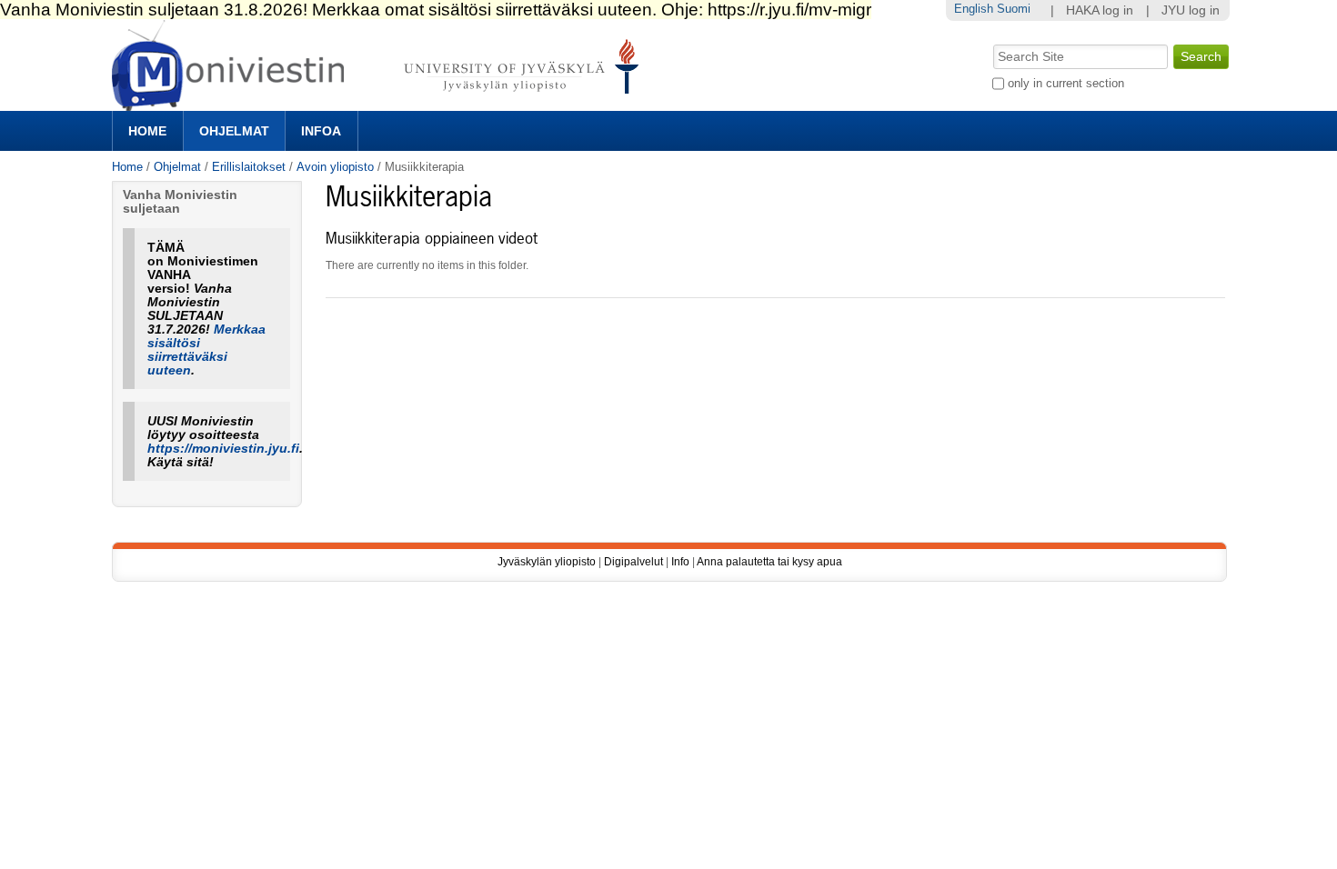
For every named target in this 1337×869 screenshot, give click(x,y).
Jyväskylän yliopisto (547, 561)
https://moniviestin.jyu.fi (223, 448)
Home (147, 131)
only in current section (1066, 83)
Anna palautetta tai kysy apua (769, 561)
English (973, 8)
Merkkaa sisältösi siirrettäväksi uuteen (206, 350)
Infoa (321, 131)
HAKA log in (1099, 10)
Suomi (1013, 8)
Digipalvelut (633, 561)
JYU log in (1190, 10)
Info (680, 561)
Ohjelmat (234, 131)
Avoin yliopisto (335, 167)
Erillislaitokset (249, 167)
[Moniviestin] (380, 103)
